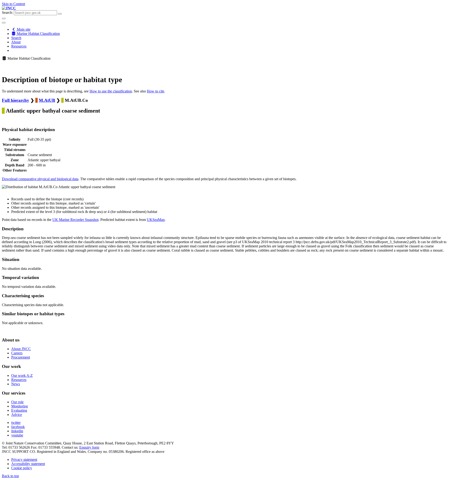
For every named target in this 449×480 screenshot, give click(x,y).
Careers (16, 353)
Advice (16, 415)
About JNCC (21, 349)
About (16, 42)
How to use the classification (111, 91)
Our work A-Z (22, 375)
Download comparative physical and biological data (40, 179)
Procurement (20, 357)
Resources (18, 46)
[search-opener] (4, 18)
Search (16, 38)
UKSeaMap (156, 220)
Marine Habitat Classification (38, 34)
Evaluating (19, 410)
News (15, 384)
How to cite (155, 91)
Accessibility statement (28, 464)
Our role (17, 402)
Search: (7, 13)
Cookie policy (21, 468)
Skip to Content (13, 4)
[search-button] (60, 14)
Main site (23, 29)
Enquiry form (89, 447)
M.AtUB (47, 100)
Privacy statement (24, 460)
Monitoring (19, 406)
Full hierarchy (15, 100)
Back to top (10, 476)
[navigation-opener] (4, 22)
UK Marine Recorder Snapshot (75, 220)
